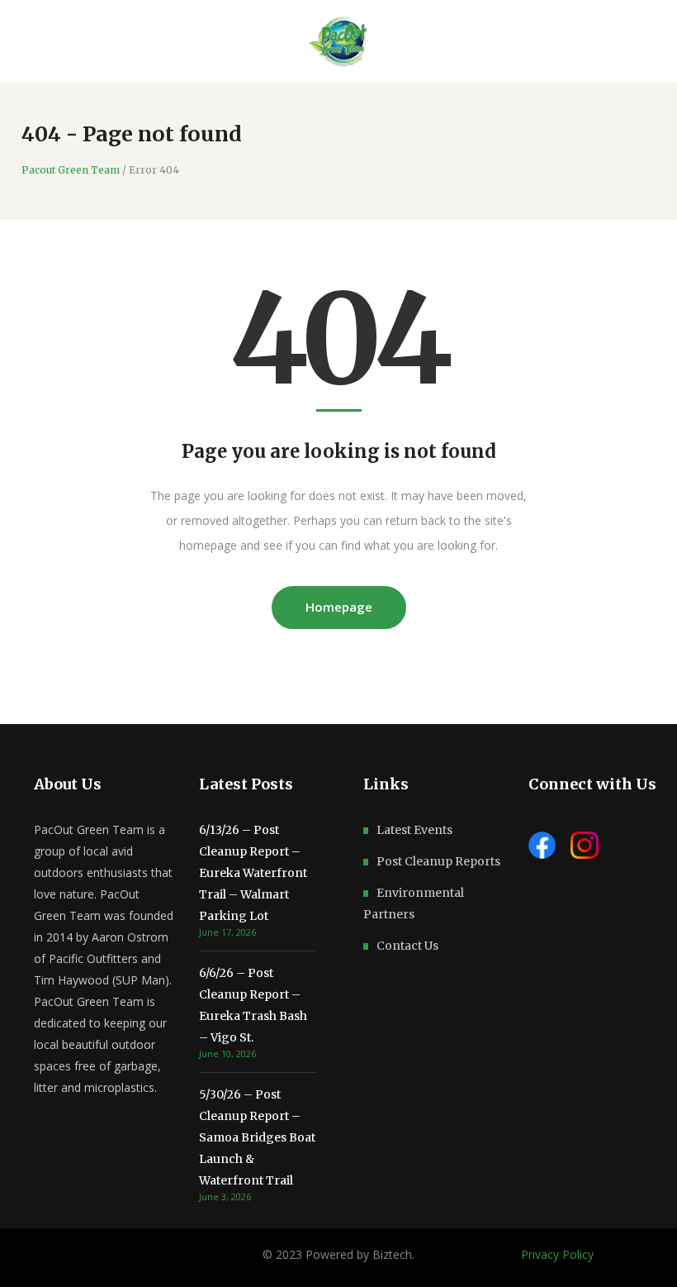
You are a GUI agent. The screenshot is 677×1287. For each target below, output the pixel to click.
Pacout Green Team (70, 170)
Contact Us (407, 945)
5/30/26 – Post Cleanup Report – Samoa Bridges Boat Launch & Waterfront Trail (257, 1137)
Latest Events (414, 829)
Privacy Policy (557, 1254)
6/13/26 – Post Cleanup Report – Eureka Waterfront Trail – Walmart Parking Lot (253, 872)
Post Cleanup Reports (438, 861)
